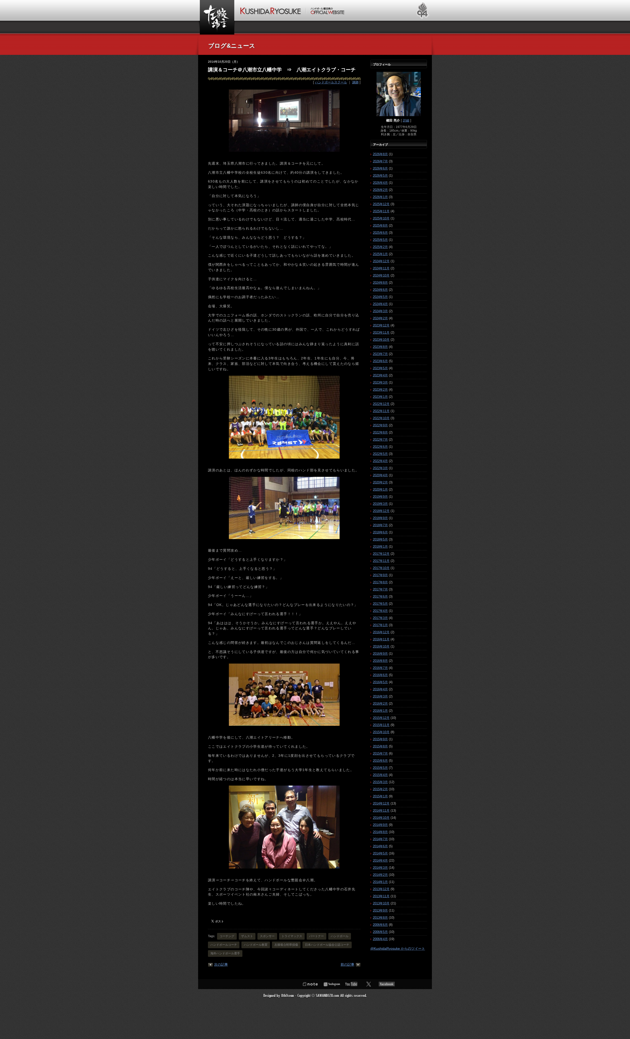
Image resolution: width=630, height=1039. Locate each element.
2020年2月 (380, 482)
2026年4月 (380, 183)
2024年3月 (380, 311)
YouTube (351, 984)
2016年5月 (380, 682)
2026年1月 (380, 197)
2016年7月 (380, 668)
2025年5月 (380, 240)
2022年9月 (380, 425)
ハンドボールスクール (331, 82)
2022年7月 (380, 439)
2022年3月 (380, 468)
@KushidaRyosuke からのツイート (397, 948)
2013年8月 (380, 917)
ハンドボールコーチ (223, 944)
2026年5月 (380, 175)
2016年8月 (380, 661)
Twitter (368, 984)
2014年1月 (380, 882)
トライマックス (292, 936)
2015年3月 (380, 782)
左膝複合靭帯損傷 (286, 944)
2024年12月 (381, 261)
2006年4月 (380, 939)
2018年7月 (380, 525)
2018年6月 (380, 532)
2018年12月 (381, 511)
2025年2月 (380, 247)
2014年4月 (380, 860)
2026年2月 (380, 190)
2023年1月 (380, 397)
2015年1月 (380, 796)
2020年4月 (380, 475)
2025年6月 (380, 232)
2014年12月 (381, 803)
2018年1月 (380, 546)
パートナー (316, 936)
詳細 (406, 120)
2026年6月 (380, 168)
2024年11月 (381, 268)
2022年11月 (381, 411)
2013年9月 (380, 910)
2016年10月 (381, 646)
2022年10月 (381, 418)
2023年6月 (380, 361)
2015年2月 (380, 789)
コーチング (227, 936)
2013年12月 (381, 889)
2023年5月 (380, 368)
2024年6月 (380, 290)
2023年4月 (380, 375)
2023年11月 (381, 332)
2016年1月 (380, 711)
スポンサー (267, 936)
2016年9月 (380, 653)
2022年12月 (381, 404)
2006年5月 (380, 932)
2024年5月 (380, 297)
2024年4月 (380, 304)
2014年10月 (381, 818)
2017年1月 (380, 625)
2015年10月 (381, 732)
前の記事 (347, 964)
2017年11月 (381, 561)
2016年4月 (380, 689)
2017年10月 (381, 568)
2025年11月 (381, 211)
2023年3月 (380, 382)
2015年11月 (381, 725)
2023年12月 (381, 325)
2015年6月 (380, 760)
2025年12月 (381, 204)
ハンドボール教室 (256, 944)
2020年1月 (380, 489)
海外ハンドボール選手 (225, 953)
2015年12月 (381, 718)
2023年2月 (380, 389)
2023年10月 (381, 339)
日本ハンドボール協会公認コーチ (327, 944)
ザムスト (247, 936)
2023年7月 (380, 354)
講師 (355, 82)
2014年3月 (380, 867)
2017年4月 (380, 611)
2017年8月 (380, 582)
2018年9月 (380, 518)
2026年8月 (380, 154)
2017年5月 (380, 603)
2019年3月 (380, 504)
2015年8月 (380, 746)
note (310, 984)
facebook (386, 984)
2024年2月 (380, 318)
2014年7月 (380, 839)
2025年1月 (380, 254)
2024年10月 (381, 275)
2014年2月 (380, 875)
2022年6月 (380, 447)
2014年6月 (380, 846)
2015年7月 (380, 753)
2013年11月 (381, 896)
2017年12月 (381, 554)
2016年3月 (380, 696)
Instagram (332, 984)
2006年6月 (380, 925)
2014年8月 (380, 832)
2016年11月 (381, 639)
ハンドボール (339, 936)
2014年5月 (380, 853)
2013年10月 (381, 903)
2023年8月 (380, 347)
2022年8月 (380, 432)
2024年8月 (380, 282)
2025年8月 (380, 225)
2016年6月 (380, 675)
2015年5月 (380, 768)
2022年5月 (380, 454)
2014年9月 (380, 825)
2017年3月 (380, 618)
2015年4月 (380, 775)
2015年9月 (380, 739)
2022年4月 (380, 461)
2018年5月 (380, 539)
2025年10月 (381, 218)
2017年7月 (380, 589)
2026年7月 (380, 161)
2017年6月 (380, 596)
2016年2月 (380, 703)
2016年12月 (381, 632)
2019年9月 (380, 496)
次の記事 (221, 964)
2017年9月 (380, 575)
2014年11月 (381, 810)
